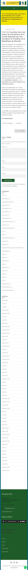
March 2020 (4, 424)
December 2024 (5, 326)
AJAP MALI (4, 215)
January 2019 (5, 464)
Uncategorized (5, 283)
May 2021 (4, 388)
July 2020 (4, 411)
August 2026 (5, 300)
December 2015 (5, 470)
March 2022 (4, 372)
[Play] (3, 521)
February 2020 (5, 428)
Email (3, 167)
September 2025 (6, 313)
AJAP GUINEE (5, 212)
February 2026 (5, 310)
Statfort (3, 277)
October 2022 (5, 362)
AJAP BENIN (5, 198)
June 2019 (4, 451)
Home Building (5, 251)
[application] (14, 521)
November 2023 (5, 346)
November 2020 (5, 402)
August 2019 (5, 444)
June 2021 (4, 385)
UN (2, 280)
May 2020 (4, 418)
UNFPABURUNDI (6, 287)
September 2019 (6, 441)
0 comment (18, 123)
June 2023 (4, 349)
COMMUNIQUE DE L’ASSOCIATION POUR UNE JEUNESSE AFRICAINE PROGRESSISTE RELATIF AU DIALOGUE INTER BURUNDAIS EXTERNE (20, 131)
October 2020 (5, 405)
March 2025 (4, 323)
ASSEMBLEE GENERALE (7, 228)
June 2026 (4, 307)
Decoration (4, 244)
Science (3, 274)
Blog (3, 234)
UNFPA (3, 538)
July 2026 (4, 303)
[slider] (12, 521)
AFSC (3, 195)
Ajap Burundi (5, 205)
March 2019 (4, 460)
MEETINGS (4, 261)
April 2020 (4, 421)
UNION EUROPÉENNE (7, 290)
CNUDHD (4, 241)
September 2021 (6, 379)
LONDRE (4, 257)
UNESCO (4, 542)
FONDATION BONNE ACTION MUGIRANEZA (12, 248)
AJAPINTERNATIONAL (7, 221)
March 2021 (4, 395)
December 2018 (5, 467)
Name (3, 161)
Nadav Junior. (15, 567)
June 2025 (4, 320)
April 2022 (4, 369)
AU (2, 231)
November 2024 (5, 330)
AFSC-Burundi (5, 548)
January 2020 (5, 431)
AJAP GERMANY (6, 208)
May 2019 (4, 454)
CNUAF (3, 545)
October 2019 (5, 438)
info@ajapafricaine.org (10, 508)
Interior (3, 254)
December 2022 (5, 356)
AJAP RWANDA (5, 218)
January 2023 (5, 352)
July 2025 (4, 316)
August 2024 (5, 336)
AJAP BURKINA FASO (7, 202)
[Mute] (20, 521)
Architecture (10, 123)
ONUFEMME (4, 267)
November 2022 (5, 359)
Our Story (4, 270)
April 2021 (4, 392)
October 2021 (5, 375)
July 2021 (4, 382)
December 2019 (5, 434)
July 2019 (4, 447)
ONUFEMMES (5, 551)
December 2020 (5, 398)
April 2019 (4, 457)
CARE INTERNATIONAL (7, 238)
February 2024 (5, 343)
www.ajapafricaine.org (7, 511)
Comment (4, 147)
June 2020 (4, 415)
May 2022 (4, 366)
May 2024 (4, 339)
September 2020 (6, 408)
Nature (3, 264)
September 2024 (6, 333)
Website (4, 173)
